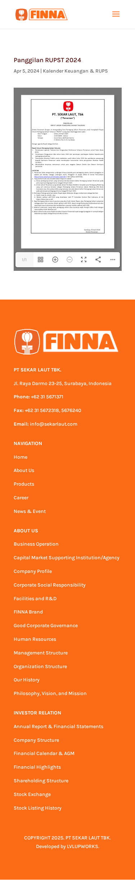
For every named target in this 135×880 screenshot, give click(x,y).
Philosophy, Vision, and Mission (50, 693)
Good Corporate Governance (46, 625)
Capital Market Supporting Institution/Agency (67, 558)
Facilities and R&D (35, 599)
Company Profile (33, 571)
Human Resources (35, 639)
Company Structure (36, 740)
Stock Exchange (32, 794)
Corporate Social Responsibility (50, 585)
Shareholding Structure (41, 781)
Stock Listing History (38, 808)
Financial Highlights (37, 767)
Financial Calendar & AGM (44, 753)
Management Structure (41, 653)
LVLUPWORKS (82, 846)
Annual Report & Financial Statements (58, 726)
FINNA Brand (28, 612)
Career (21, 498)
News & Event (30, 511)
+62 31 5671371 (47, 397)
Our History (27, 680)
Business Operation (36, 544)
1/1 (24, 259)
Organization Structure (40, 666)
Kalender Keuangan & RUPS (75, 71)
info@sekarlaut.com (53, 424)
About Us (24, 470)
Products (24, 484)
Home (20, 457)
